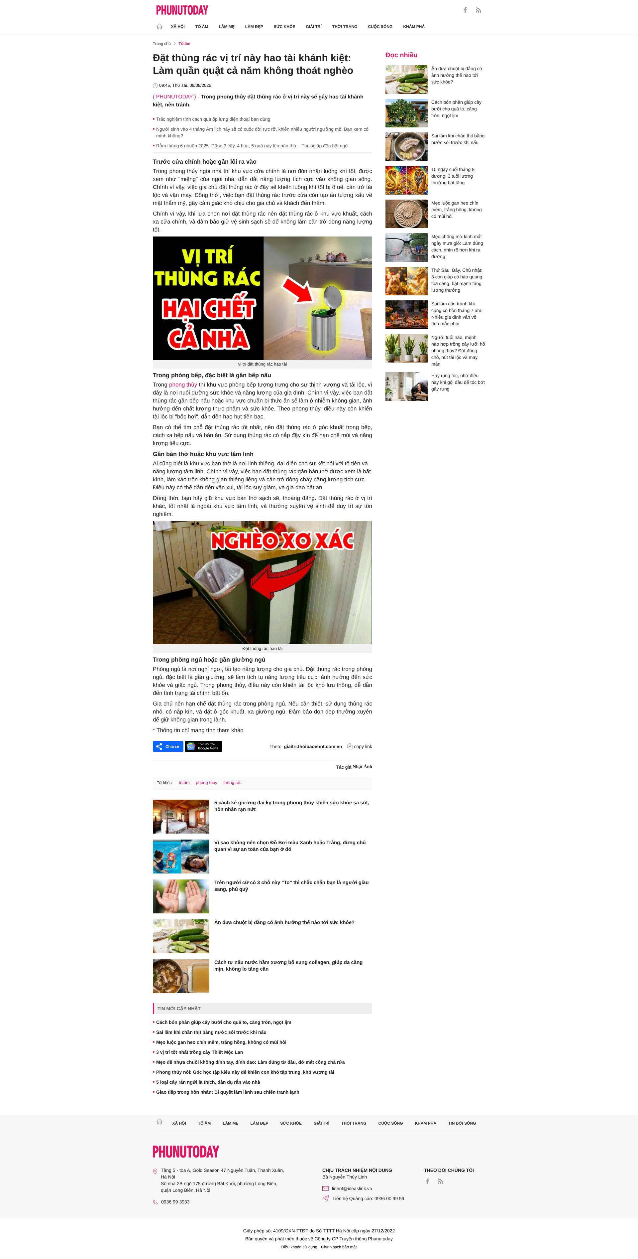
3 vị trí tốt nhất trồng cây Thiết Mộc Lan (199, 1052)
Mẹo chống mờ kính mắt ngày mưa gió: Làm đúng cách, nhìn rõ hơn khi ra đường (457, 246)
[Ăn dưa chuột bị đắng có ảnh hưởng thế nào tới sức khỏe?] (181, 936)
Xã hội (178, 26)
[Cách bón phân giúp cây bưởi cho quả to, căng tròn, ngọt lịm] (406, 113)
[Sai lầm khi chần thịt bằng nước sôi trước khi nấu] (406, 146)
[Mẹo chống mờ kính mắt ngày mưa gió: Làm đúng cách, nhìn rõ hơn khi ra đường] (406, 247)
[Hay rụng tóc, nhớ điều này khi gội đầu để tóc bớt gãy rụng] (406, 386)
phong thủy (183, 385)
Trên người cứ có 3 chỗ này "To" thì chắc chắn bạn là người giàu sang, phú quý (291, 886)
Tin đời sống (462, 1123)
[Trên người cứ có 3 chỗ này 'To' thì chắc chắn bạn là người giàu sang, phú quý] (181, 896)
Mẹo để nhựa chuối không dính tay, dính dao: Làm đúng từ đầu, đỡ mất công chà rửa (250, 1062)
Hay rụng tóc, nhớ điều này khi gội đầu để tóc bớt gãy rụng (458, 382)
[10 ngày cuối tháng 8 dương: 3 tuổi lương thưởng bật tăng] (406, 180)
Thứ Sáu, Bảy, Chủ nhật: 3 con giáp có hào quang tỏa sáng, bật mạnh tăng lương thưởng (456, 280)
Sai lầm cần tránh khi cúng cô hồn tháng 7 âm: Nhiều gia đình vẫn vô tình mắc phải (456, 313)
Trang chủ (162, 43)
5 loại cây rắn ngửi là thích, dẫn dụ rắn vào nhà (208, 1082)
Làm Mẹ (227, 26)
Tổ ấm (201, 26)
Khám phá (414, 26)
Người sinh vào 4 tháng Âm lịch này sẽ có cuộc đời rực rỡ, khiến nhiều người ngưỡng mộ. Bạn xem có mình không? (262, 132)
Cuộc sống (380, 26)
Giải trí (313, 26)
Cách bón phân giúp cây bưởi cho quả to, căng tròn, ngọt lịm (223, 1022)
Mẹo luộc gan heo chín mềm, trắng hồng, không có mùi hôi (221, 1042)
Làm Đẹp (254, 26)
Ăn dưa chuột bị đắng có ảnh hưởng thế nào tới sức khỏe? (284, 922)
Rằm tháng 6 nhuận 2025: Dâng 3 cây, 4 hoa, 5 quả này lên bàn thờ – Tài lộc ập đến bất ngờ (252, 145)
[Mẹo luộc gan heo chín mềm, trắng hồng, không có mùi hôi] (406, 214)
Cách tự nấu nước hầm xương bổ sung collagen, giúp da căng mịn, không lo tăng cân (288, 966)
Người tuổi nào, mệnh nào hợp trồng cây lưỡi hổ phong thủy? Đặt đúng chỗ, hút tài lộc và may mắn (458, 351)
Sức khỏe (284, 26)
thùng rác (233, 782)
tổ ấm (184, 782)
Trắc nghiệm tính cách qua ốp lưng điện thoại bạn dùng (213, 119)
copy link (363, 746)
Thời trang (345, 26)
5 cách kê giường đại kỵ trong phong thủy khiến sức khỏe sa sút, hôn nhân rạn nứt (291, 806)
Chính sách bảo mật (339, 1247)
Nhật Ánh (362, 766)
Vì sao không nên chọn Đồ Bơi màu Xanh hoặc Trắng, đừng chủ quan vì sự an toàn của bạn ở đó (290, 846)
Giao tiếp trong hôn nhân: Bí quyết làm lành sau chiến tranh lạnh (227, 1092)
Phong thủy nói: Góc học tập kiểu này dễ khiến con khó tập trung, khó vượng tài (245, 1072)
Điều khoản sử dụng (299, 1247)
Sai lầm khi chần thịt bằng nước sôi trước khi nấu (211, 1032)
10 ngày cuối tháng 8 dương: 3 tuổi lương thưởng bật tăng (453, 176)
